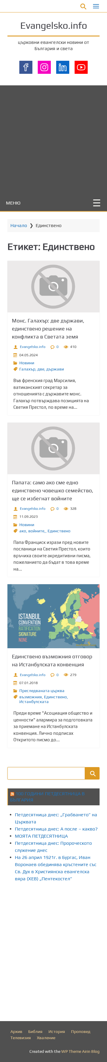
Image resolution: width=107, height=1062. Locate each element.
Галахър (27, 369)
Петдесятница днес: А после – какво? (56, 829)
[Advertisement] (53, 138)
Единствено (59, 530)
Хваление (46, 1037)
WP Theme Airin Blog (80, 1051)
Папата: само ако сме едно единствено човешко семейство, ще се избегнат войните (52, 490)
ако (22, 530)
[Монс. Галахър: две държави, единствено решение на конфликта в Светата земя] (53, 286)
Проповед (80, 1031)
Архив (16, 1031)
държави (55, 369)
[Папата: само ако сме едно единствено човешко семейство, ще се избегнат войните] (53, 448)
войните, (36, 530)
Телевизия (20, 1037)
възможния (30, 696)
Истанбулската (34, 701)
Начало (18, 225)
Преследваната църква (41, 690)
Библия (35, 1031)
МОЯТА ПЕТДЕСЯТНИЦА (41, 836)
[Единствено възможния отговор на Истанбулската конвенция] (53, 616)
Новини (26, 362)
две (40, 369)
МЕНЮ (13, 203)
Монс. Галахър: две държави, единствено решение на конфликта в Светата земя (48, 328)
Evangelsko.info (53, 25)
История (56, 1031)
